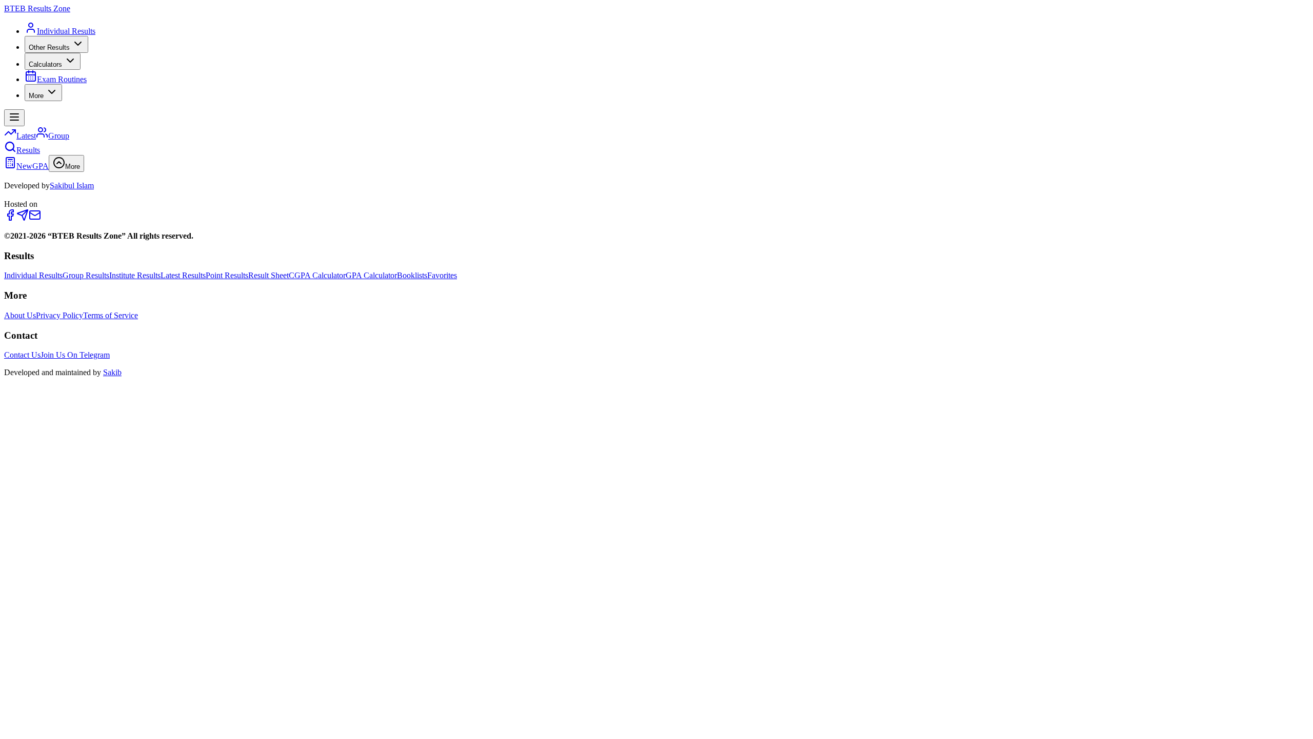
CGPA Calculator (317, 275)
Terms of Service (110, 315)
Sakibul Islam (72, 185)
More (36, 96)
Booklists (412, 275)
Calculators (45, 64)
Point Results (227, 275)
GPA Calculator (371, 275)
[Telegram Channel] (22, 218)
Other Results (49, 47)
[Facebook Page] (10, 218)
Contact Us (22, 355)
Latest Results (183, 275)
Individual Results (33, 275)
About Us (20, 315)
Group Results (86, 275)
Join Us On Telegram (75, 355)
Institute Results (135, 275)
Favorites (442, 275)
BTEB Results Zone (37, 8)
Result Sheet (268, 275)
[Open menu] (14, 117)
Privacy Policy (59, 315)
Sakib (112, 372)
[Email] (35, 218)
